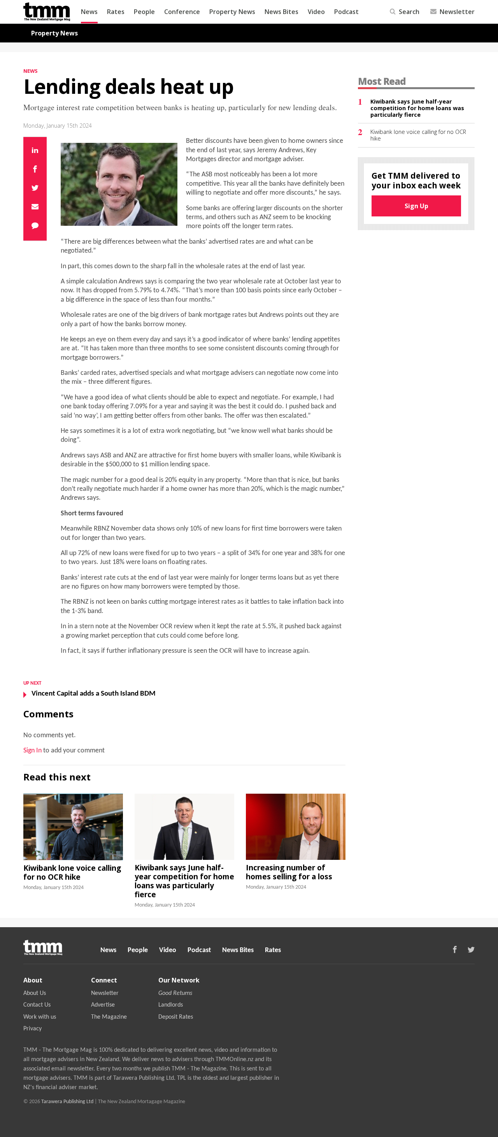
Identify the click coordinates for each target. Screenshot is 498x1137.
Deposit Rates (175, 1017)
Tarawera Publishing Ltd (67, 1102)
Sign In (32, 750)
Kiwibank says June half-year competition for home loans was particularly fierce (184, 881)
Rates (115, 11)
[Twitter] (35, 188)
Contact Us (37, 1005)
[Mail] (35, 207)
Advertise (103, 1005)
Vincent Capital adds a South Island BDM (94, 694)
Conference (182, 11)
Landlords (170, 1005)
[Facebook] (35, 170)
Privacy (32, 1029)
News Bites (281, 11)
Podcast (346, 11)
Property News (232, 11)
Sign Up (416, 206)
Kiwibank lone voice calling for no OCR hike (72, 872)
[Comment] (35, 226)
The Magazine (109, 1017)
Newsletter (105, 993)
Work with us (39, 1017)
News (89, 11)
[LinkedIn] (35, 151)
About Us (34, 993)
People (144, 11)
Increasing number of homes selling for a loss (289, 872)
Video (316, 11)
